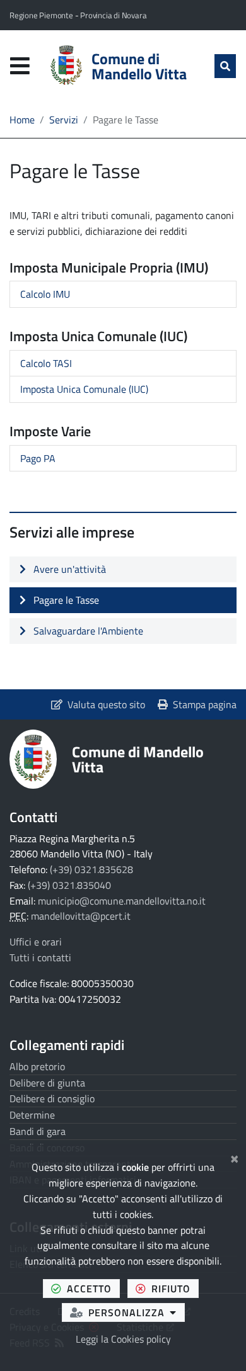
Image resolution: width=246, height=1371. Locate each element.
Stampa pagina (205, 704)
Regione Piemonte (42, 15)
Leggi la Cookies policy (123, 1338)
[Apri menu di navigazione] (19, 65)
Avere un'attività (68, 569)
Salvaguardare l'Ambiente (87, 630)
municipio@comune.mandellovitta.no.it (122, 900)
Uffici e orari (35, 941)
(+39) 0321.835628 (91, 869)
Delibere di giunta (47, 1082)
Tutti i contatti (40, 957)
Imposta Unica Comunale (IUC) (84, 389)
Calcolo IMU (45, 294)
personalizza (136, 1312)
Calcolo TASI (46, 363)
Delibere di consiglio (52, 1098)
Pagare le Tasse (65, 599)
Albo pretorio (37, 1066)
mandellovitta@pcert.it (81, 915)
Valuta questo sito (106, 704)
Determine (32, 1114)
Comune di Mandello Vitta (138, 759)
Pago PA (38, 458)
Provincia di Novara (113, 15)
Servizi (63, 119)
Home (22, 119)
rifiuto (175, 1288)
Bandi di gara (37, 1131)
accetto (93, 1288)
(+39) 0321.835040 (69, 885)
